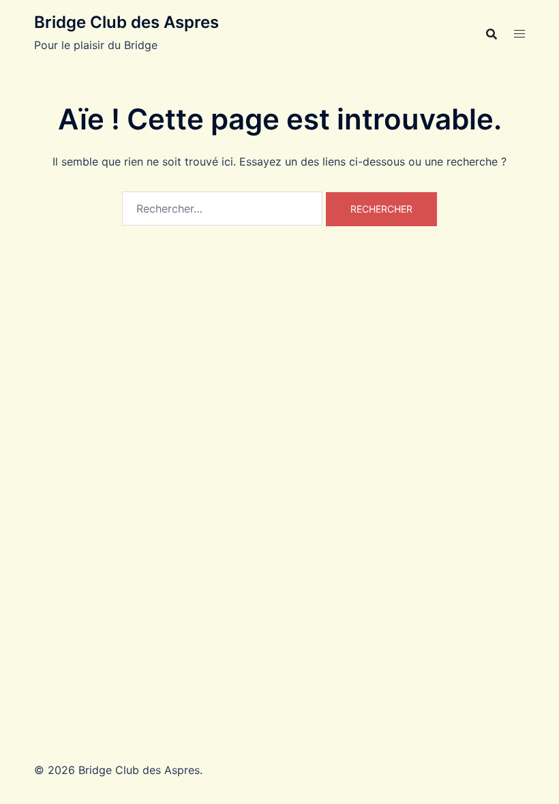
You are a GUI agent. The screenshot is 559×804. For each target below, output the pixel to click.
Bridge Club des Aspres (126, 22)
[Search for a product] (491, 34)
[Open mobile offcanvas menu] (519, 34)
